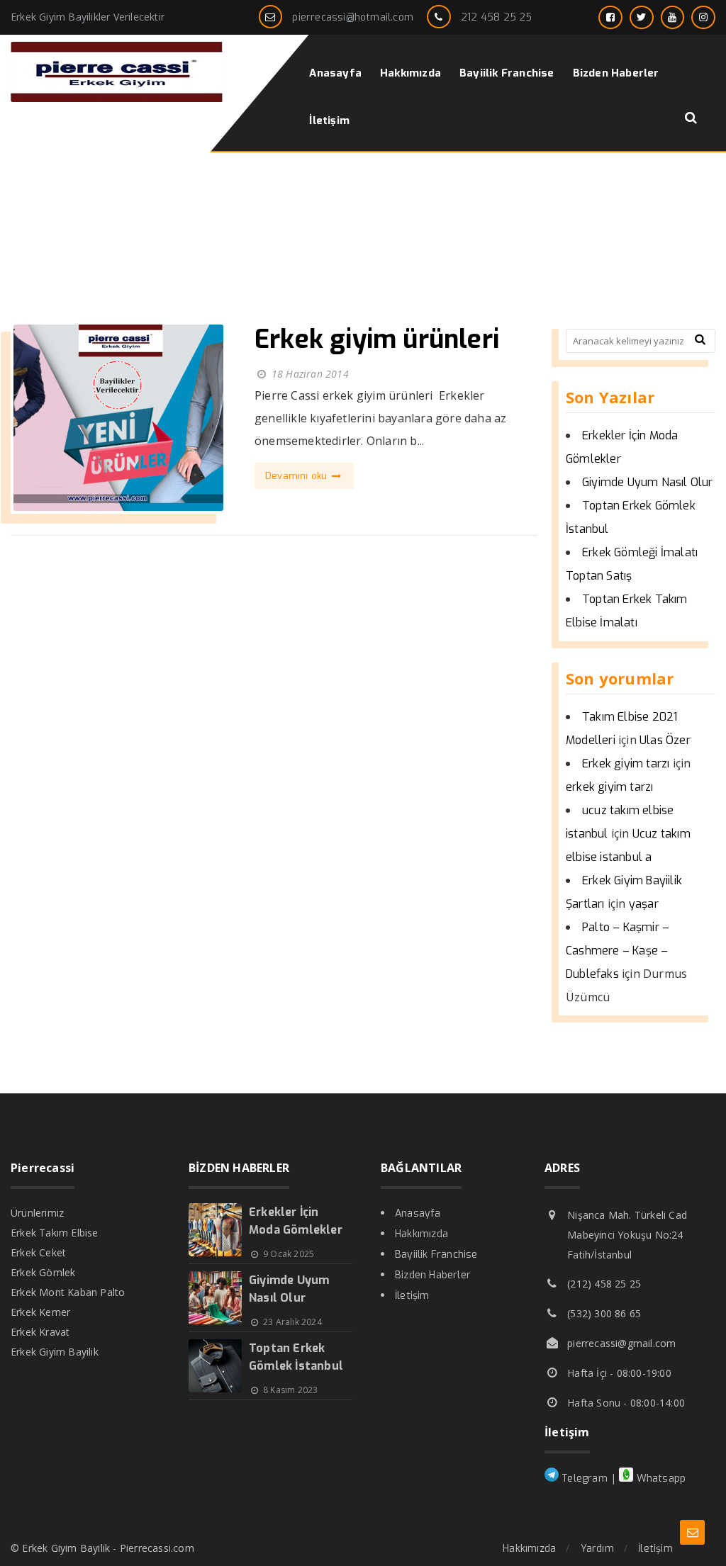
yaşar (644, 903)
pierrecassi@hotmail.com (352, 17)
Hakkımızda (421, 1234)
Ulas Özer (665, 740)
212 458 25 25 (496, 17)
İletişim (412, 1295)
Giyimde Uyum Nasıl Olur (647, 482)
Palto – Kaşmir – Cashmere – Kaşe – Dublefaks (617, 950)
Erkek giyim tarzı (625, 763)
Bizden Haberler (433, 1275)
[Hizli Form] (692, 1532)
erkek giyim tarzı (609, 786)
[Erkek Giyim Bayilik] (117, 98)
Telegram (583, 1478)
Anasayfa (418, 1213)
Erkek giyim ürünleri (377, 339)
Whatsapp (659, 1478)
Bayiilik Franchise (436, 1254)
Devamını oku (297, 476)
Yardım (597, 1548)
